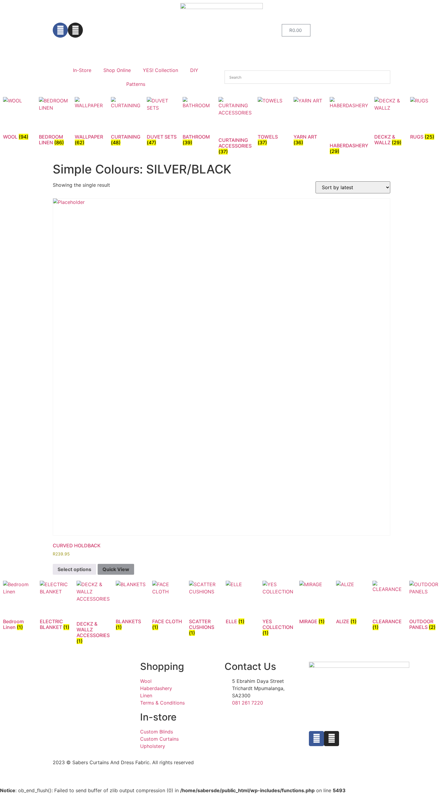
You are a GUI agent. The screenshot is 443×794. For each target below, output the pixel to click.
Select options (74, 569)
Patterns (135, 84)
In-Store (82, 70)
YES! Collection (160, 70)
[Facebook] (60, 30)
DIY (194, 70)
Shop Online (117, 70)
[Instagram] (75, 30)
